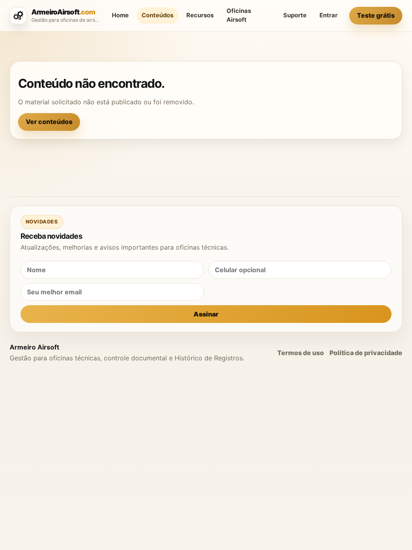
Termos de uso (300, 353)
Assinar (206, 314)
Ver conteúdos (49, 122)
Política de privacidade (366, 353)
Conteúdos (157, 15)
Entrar (328, 15)
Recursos (200, 15)
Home (120, 15)
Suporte (295, 15)
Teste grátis (376, 15)
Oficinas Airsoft (239, 15)
